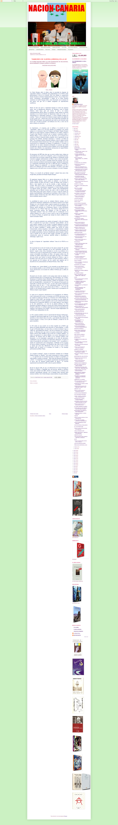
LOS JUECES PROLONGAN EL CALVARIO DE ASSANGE (80, 191)
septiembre (77, 136)
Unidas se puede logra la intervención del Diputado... (80, 324)
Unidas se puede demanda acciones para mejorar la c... (81, 294)
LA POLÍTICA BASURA (78, 198)
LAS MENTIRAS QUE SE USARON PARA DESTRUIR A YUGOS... (80, 170)
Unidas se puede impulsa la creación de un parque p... (79, 223)
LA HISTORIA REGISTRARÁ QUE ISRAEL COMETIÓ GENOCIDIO (80, 252)
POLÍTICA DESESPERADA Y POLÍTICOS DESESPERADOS (80, 327)
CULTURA (64, 47)
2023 (75, 450)
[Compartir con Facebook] (59, 377)
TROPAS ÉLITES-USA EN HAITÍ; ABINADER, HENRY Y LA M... (80, 387)
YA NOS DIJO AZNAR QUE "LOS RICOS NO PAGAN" (80, 237)
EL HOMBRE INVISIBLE (78, 273)
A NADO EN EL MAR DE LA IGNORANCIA (79, 165)
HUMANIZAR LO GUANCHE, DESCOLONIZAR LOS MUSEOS (80, 174)
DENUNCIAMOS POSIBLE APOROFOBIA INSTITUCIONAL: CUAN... (80, 211)
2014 (75, 464)
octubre (76, 134)
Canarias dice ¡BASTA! (78, 200)
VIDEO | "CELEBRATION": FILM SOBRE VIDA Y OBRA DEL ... (80, 275)
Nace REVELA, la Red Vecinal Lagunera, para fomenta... (80, 194)
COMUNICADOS (39, 49)
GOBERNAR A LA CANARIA (79, 379)
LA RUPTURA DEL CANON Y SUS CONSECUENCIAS (80, 152)
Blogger (65, 816)
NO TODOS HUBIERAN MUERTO (80, 258)
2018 (75, 458)
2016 (75, 461)
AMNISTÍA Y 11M (77, 388)
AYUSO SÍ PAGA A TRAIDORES (80, 203)
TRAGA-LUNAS (77, 201)
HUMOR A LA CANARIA (78, 349)
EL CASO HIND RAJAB (78, 426)
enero (76, 448)
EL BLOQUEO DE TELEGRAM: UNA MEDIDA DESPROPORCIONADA (81, 225)
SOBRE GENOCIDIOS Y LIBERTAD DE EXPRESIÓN (81, 433)
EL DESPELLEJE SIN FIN (79, 311)
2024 (75, 130)
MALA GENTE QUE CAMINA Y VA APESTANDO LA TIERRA (80, 352)
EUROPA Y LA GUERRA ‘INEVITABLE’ (78, 214)
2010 (75, 471)
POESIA (53, 49)
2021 (75, 453)
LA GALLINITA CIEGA (78, 268)
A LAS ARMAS (77, 332)
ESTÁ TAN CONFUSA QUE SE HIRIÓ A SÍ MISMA (80, 365)
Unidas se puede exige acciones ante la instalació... (80, 441)
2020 (75, 455)
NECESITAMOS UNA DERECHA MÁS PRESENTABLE (80, 411)
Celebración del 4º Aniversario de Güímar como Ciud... (80, 358)
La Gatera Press (77, 633)
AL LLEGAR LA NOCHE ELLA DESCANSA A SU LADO (79, 292)
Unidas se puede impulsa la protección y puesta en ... (79, 347)
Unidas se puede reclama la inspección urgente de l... (79, 310)
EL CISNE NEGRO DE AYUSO (80, 315)
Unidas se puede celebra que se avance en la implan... (80, 240)
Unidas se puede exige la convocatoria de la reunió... (79, 267)
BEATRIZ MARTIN (77, 635)
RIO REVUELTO (77, 337)
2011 (75, 469)
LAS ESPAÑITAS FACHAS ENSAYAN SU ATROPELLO (80, 177)
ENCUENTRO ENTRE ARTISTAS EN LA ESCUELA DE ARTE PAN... (81, 299)
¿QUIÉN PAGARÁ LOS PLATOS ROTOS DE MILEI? (80, 370)
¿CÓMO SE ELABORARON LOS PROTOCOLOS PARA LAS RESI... (81, 167)
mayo (76, 142)
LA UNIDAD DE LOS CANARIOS (80, 162)
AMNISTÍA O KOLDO (78, 435)
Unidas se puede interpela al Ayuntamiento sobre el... (79, 391)
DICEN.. (75, 277)
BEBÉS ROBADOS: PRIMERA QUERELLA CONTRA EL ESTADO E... (79, 373)
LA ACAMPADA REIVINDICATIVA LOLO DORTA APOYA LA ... (80, 235)
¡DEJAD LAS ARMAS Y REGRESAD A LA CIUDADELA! (81, 263)
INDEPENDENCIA (83, 47)
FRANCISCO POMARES (78, 631)
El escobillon (76, 627)
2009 (75, 472)
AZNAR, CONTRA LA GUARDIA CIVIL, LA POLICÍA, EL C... (80, 397)
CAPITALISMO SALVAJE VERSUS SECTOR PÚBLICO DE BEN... (80, 409)
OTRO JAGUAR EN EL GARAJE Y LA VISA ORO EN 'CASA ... (80, 382)
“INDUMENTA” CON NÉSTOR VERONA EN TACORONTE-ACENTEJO (80, 376)
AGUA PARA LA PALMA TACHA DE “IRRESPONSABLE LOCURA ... (80, 402)
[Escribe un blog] (56, 377)
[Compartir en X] (57, 377)
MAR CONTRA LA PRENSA (79, 334)
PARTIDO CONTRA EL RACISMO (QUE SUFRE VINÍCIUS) (80, 179)
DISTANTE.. (76, 161)
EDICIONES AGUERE (45, 47)
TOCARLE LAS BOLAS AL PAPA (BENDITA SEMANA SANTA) (80, 230)
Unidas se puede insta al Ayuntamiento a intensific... (79, 208)
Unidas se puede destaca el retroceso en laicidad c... (79, 196)
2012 (75, 468)
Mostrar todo (86, 636)
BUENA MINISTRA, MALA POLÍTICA (81, 356)
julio (75, 139)
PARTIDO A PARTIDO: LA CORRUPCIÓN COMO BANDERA (81, 307)
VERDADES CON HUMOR (79, 336)
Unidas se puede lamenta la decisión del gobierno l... (79, 361)
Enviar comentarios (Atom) (40, 415)
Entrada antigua (65, 413)
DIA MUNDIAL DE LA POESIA (79, 264)
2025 (75, 128)
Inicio (50, 413)
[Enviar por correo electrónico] (55, 377)
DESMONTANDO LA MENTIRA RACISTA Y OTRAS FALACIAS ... (80, 297)
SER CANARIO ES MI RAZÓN (79, 172)
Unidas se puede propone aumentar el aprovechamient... (81, 279)
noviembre (77, 133)
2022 (75, 452)
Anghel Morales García (78, 104)
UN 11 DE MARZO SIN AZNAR (80, 394)
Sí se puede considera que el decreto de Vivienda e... (79, 257)
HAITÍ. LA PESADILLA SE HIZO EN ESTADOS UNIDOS (80, 342)
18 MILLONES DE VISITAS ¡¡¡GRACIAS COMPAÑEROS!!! (80, 420)
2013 (75, 466)
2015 (75, 463)
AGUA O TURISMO (77, 260)
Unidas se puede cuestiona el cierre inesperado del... (81, 418)
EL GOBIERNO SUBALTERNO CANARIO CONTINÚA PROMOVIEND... (80, 282)
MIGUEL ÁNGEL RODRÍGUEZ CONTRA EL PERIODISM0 (80, 331)
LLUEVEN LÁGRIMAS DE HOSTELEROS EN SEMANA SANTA (80, 155)
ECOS (75, 439)
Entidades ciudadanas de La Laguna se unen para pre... (79, 228)
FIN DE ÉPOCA (77, 241)
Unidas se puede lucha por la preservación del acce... (79, 404)
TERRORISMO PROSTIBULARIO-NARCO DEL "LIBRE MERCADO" (81, 368)
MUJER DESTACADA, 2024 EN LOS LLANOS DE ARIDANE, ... (81, 314)
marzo (76, 145)
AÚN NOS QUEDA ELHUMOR (80, 443)
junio (76, 141)
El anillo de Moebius (77, 629)
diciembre (76, 131)
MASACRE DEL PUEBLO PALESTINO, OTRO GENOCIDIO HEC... (80, 219)
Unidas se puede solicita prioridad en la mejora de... (80, 429)
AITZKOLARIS (77, 147)
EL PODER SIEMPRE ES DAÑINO (80, 406)
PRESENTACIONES (61, 49)
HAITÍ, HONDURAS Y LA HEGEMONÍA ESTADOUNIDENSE (79, 321)
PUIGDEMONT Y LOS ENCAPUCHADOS (78, 247)
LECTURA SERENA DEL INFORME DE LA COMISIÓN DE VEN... (81, 304)
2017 (75, 460)
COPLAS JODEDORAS (34, 47)
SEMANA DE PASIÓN (78, 232)
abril (75, 144)
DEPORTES (31, 49)
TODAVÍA (76, 415)
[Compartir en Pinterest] (60, 377)
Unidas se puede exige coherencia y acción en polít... (81, 182)
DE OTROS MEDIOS (72, 47)
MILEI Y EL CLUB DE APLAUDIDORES (78, 189)
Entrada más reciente (34, 413)
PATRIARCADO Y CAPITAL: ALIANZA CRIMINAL (79, 399)
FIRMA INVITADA (56, 47)
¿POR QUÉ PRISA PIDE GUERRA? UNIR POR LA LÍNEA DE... (81, 437)
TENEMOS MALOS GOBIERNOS (80, 363)
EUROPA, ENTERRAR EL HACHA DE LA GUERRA (80, 205)
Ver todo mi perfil (75, 123)
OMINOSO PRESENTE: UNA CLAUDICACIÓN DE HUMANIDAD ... (79, 288)
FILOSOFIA (70, 49)
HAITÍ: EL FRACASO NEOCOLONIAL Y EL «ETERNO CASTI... (80, 158)
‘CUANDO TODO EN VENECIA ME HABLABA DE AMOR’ (80, 244)
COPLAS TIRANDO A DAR (79, 430)
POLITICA (47, 49)
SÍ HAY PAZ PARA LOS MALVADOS (80, 425)
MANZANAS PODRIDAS (78, 328)
